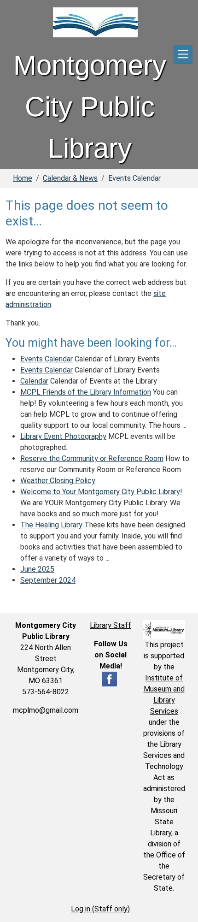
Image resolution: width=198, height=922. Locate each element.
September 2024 (48, 580)
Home (22, 178)
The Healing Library (51, 524)
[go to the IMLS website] (164, 629)
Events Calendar (46, 359)
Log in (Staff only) (100, 908)
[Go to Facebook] (109, 678)
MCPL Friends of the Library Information (85, 392)
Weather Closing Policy (57, 480)
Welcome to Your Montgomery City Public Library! (101, 491)
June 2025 (37, 569)
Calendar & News (70, 178)
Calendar (34, 381)
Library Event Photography (63, 436)
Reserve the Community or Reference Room (91, 458)
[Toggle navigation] (183, 54)
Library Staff (110, 625)
